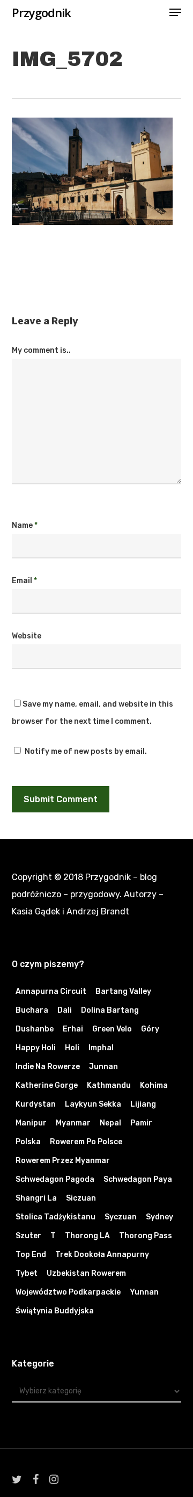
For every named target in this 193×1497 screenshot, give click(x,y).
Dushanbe (35, 1029)
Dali (64, 1010)
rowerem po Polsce (86, 1141)
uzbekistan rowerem (86, 1273)
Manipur (31, 1123)
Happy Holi (36, 1047)
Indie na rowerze (48, 1066)
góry (150, 1029)
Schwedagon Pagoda (55, 1179)
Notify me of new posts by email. (86, 751)
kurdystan (36, 1104)
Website (26, 636)
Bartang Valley (123, 991)
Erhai (73, 1029)
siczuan (81, 1198)
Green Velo (112, 1029)
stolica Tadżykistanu (55, 1217)
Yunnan (144, 1292)
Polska (28, 1141)
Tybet (27, 1273)
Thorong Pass (145, 1235)
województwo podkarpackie (68, 1292)
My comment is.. (41, 350)
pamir (141, 1123)
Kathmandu (109, 1085)
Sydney (159, 1217)
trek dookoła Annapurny (102, 1254)
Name (25, 525)
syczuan (121, 1217)
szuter (28, 1235)
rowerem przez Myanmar (63, 1160)
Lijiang (143, 1104)
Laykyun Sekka (93, 1104)
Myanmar (73, 1123)
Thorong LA (87, 1235)
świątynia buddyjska (55, 1311)
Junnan (103, 1066)
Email (24, 580)
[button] (175, 12)
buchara (32, 1010)
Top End (31, 1254)
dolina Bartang (110, 1010)
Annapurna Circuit (51, 991)
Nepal (110, 1123)
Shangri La (36, 1198)
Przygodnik (41, 12)
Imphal (101, 1047)
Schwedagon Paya (137, 1179)
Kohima (154, 1085)
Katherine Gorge (47, 1085)
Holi (72, 1047)
